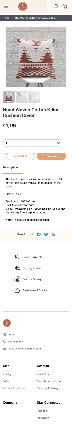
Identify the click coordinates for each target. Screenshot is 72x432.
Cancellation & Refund (49, 381)
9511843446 (15, 342)
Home (6, 18)
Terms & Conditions (14, 388)
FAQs (6, 381)
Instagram (43, 418)
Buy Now (52, 156)
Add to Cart (20, 156)
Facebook (42, 411)
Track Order (43, 374)
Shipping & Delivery (48, 388)
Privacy (7, 374)
